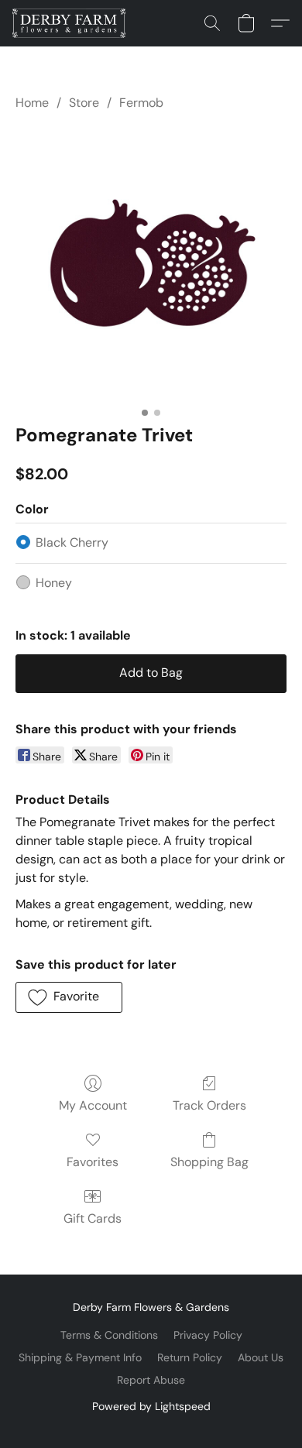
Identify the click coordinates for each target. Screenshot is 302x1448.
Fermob (141, 102)
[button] (71, 23)
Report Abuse (151, 1380)
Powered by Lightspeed (151, 1406)
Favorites (92, 1162)
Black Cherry (72, 542)
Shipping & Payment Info (80, 1357)
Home (32, 102)
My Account (93, 1105)
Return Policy (189, 1357)
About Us (260, 1357)
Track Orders (209, 1105)
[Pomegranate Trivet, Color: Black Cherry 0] (151, 264)
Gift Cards (92, 1218)
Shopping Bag (209, 1162)
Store (84, 102)
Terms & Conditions (109, 1335)
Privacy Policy (207, 1335)
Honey (54, 583)
